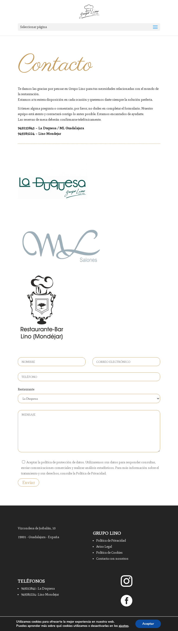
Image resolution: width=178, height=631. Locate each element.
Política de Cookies (109, 553)
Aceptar (148, 624)
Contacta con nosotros (112, 559)
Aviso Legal (104, 547)
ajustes (123, 626)
